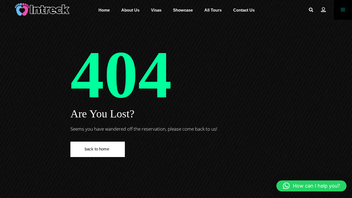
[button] (311, 185)
